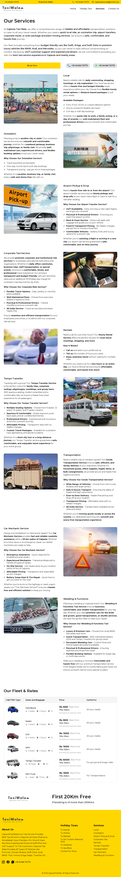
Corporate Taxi (100, 839)
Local (96, 830)
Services (100, 9)
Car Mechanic (100, 852)
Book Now (32, 65)
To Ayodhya (66, 848)
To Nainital (65, 836)
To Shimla (65, 833)
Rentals (97, 842)
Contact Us (113, 9)
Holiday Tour (86, 9)
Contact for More (68, 851)
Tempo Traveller (101, 846)
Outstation (99, 833)
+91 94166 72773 (79, 65)
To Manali (64, 830)
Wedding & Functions (104, 855)
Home (73, 9)
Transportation (101, 849)
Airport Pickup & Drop (104, 836)
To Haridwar (66, 845)
